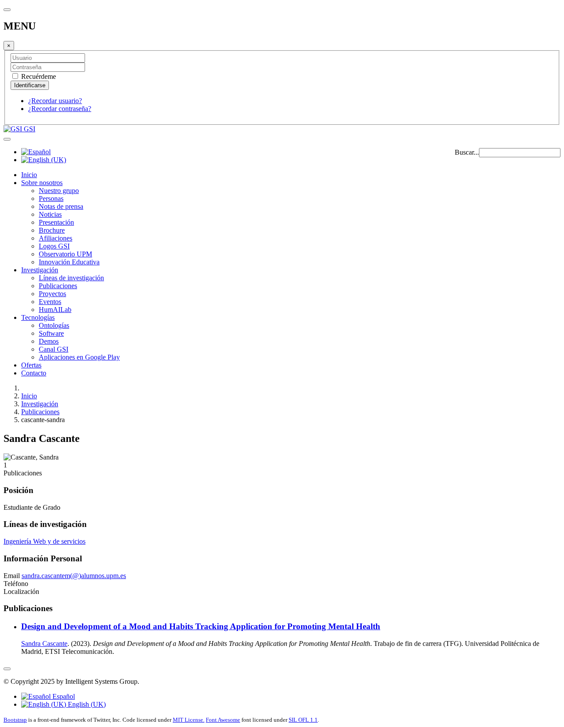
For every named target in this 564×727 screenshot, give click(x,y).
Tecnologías (38, 317)
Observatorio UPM (65, 254)
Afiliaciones (55, 238)
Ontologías (54, 325)
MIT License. (188, 719)
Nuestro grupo (59, 190)
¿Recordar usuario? (55, 100)
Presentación (56, 222)
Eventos (50, 301)
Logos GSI (54, 246)
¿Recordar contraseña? (59, 108)
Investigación (39, 270)
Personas (51, 198)
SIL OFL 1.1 (303, 719)
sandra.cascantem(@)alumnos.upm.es (74, 575)
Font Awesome (223, 719)
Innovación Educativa (69, 262)
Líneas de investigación (71, 278)
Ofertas (31, 365)
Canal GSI (53, 349)
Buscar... (467, 152)
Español (63, 696)
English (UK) (86, 704)
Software (51, 333)
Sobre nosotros (42, 182)
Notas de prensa (61, 206)
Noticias (50, 214)
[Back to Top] (7, 669)
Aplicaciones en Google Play (79, 357)
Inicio (29, 174)
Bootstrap (15, 719)
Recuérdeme (37, 76)
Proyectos (52, 293)
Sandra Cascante (44, 643)
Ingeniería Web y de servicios (44, 541)
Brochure (52, 230)
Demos (49, 341)
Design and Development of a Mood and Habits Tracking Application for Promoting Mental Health (200, 626)
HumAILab (55, 309)
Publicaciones (58, 285)
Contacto (33, 373)
